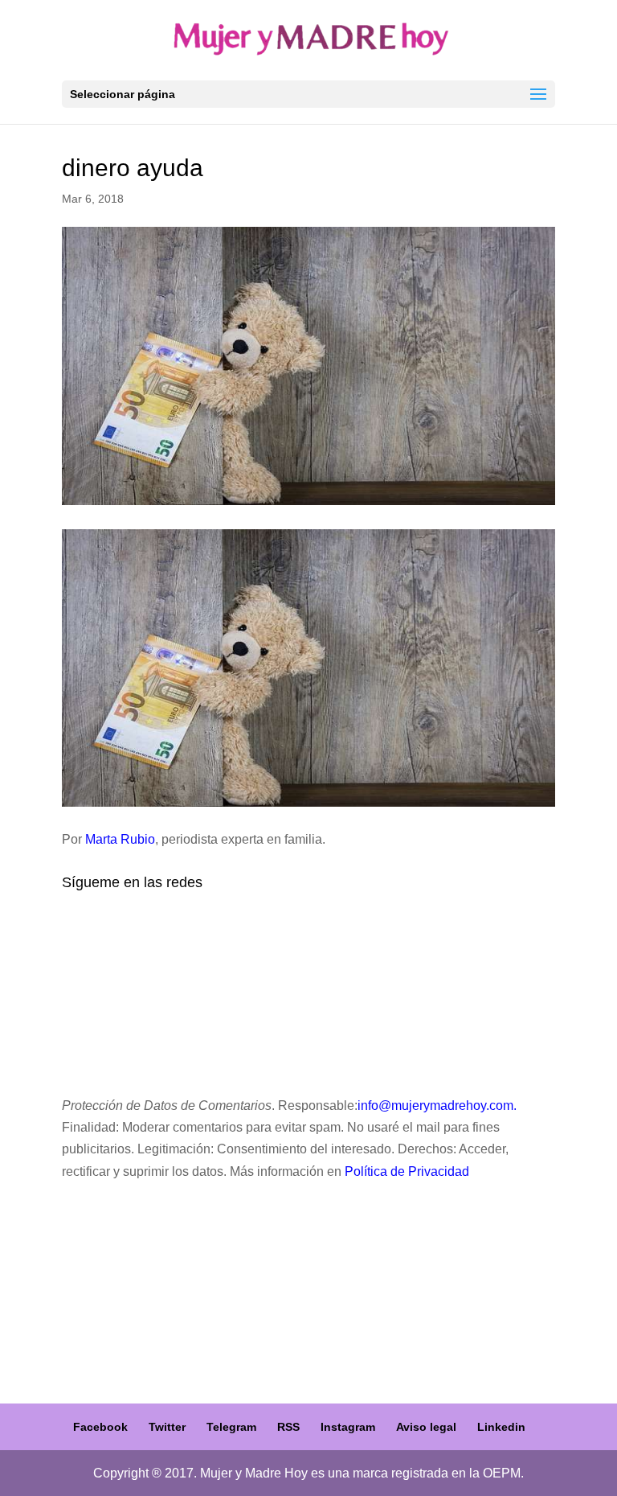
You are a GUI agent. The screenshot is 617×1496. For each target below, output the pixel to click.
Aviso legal (426, 1426)
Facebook (100, 1426)
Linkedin (501, 1426)
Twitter (167, 1426)
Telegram (231, 1426)
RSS (288, 1426)
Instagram (348, 1426)
